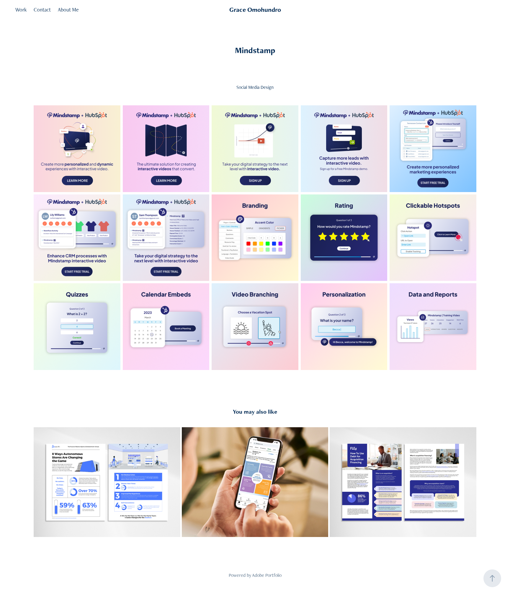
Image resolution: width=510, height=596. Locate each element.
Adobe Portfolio (267, 575)
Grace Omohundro (255, 9)
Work (21, 9)
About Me (68, 9)
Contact (42, 9)
